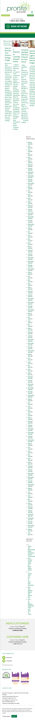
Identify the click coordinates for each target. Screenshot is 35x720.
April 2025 (29, 199)
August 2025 (30, 187)
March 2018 (29, 504)
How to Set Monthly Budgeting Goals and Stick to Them (31, 606)
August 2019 (30, 444)
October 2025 (30, 180)
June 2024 (29, 236)
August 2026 (30, 143)
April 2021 (29, 370)
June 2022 (29, 321)
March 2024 (29, 247)
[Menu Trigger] (32, 12)
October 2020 (30, 392)
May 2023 (29, 280)
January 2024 (30, 254)
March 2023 (29, 288)
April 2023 (29, 284)
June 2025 (29, 195)
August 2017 (30, 530)
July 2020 (29, 403)
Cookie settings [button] (6, 716)
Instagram (9, 661)
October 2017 (30, 522)
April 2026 (29, 158)
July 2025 (29, 191)
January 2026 (30, 169)
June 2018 (29, 496)
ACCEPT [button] (14, 716)
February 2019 (30, 466)
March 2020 (29, 418)
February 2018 (30, 507)
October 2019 (30, 437)
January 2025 (30, 210)
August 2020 (30, 399)
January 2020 (30, 425)
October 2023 (30, 265)
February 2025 (30, 206)
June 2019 (29, 451)
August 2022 (30, 314)
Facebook (9, 657)
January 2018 (30, 511)
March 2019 (29, 463)
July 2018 (29, 492)
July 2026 (29, 146)
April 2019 (29, 459)
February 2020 (30, 422)
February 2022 (30, 332)
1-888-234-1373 (17, 644)
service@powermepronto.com (10, 700)
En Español (30, 15)
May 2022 (29, 325)
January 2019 (30, 470)
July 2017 (29, 533)
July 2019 (29, 448)
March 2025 (29, 202)
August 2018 (30, 489)
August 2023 (30, 273)
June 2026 (29, 150)
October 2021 (30, 347)
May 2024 (29, 239)
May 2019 (29, 455)
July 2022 (29, 318)
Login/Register (5, 15)
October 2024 (30, 221)
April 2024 (29, 243)
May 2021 (29, 366)
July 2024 (29, 232)
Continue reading (7, 120)
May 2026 (29, 154)
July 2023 (29, 277)
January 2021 (30, 381)
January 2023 (30, 295)
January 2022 (30, 336)
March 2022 (29, 329)
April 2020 (29, 414)
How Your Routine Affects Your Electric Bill (30, 592)
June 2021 (29, 362)
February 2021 (30, 377)
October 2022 (30, 306)
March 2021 (29, 373)
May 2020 (29, 411)
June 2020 (29, 407)
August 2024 (30, 228)
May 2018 (29, 500)
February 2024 (30, 251)
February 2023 (30, 292)
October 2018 (30, 481)
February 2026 (30, 165)
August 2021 (30, 355)
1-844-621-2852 (17, 21)
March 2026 (29, 161)
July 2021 (29, 358)
